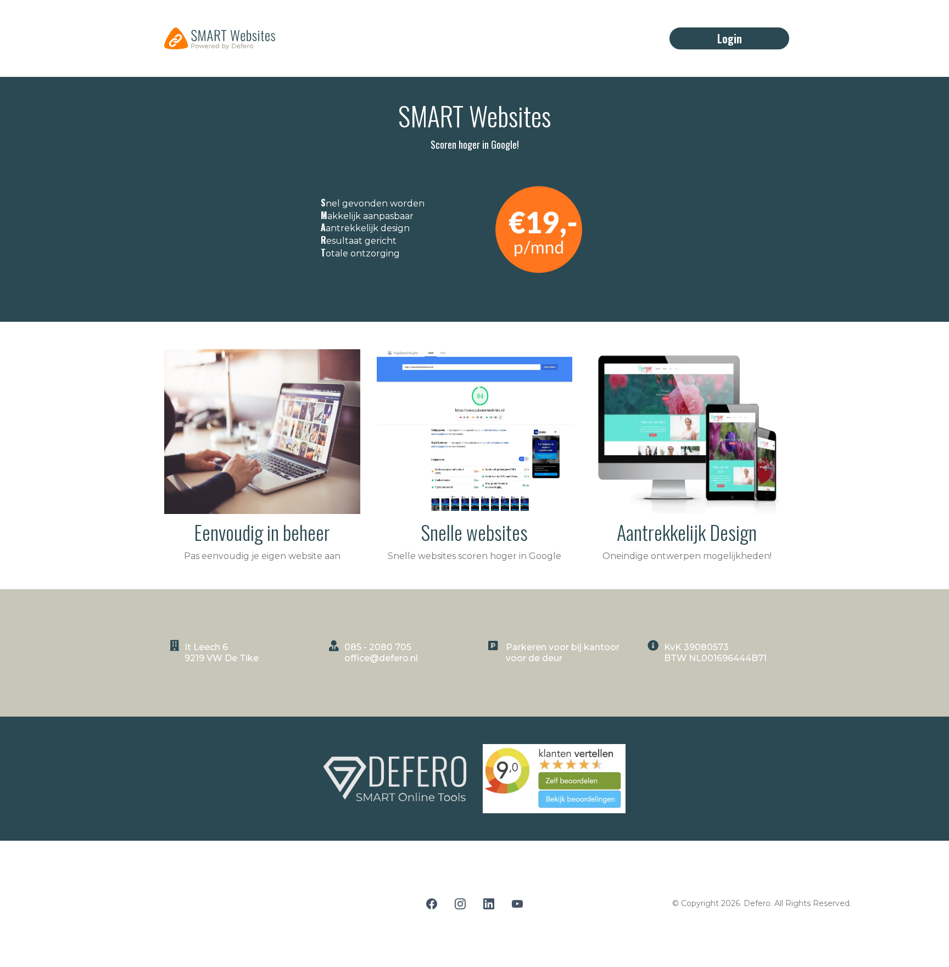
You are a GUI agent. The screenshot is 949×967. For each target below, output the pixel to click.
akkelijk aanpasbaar (367, 216)
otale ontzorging (360, 253)
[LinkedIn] (488, 904)
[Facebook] (431, 904)
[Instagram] (460, 904)
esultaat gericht (359, 241)
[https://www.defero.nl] (394, 778)
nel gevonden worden (373, 203)
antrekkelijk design (365, 228)
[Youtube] (517, 904)
